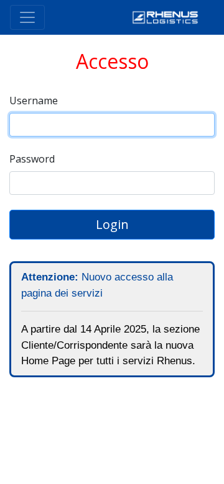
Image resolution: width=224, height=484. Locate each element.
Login (112, 224)
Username (33, 100)
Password (32, 159)
